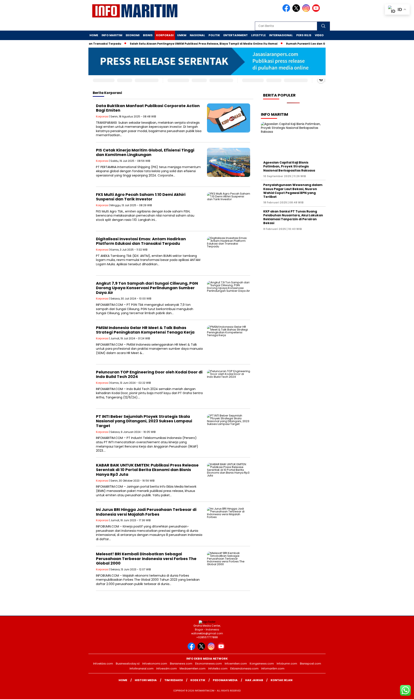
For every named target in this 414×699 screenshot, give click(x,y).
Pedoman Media (225, 680)
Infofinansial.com (142, 668)
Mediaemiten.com (192, 668)
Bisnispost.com (310, 664)
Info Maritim (112, 35)
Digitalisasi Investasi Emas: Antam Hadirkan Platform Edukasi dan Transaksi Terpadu (141, 241)
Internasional (281, 35)
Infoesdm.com (166, 668)
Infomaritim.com (272, 668)
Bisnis (148, 35)
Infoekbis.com (103, 664)
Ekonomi (133, 35)
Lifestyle (258, 35)
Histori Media (146, 680)
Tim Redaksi (173, 680)
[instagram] (306, 10)
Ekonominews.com (208, 664)
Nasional (197, 35)
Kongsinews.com (262, 664)
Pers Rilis (303, 35)
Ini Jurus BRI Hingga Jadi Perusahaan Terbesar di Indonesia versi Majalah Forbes (146, 512)
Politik (214, 35)
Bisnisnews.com (181, 664)
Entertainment (235, 35)
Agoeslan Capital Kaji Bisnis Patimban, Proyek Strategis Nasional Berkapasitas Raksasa (289, 166)
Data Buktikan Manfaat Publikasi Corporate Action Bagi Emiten (148, 108)
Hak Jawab (254, 680)
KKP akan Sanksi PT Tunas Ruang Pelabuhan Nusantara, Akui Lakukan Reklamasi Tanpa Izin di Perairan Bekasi (293, 217)
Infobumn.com (287, 664)
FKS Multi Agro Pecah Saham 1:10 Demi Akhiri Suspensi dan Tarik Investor (140, 197)
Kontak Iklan (281, 680)
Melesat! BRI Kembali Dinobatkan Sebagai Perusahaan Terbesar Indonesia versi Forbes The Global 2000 (146, 558)
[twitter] (296, 10)
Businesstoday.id (128, 664)
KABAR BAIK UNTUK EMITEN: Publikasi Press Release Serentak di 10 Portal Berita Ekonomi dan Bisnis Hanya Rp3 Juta (147, 469)
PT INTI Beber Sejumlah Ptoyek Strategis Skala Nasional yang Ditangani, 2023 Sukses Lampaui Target (144, 421)
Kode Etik (197, 680)
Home (93, 35)
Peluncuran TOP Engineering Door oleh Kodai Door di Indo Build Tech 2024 (149, 374)
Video (319, 35)
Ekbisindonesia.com (244, 668)
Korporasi (165, 35)
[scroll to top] (398, 692)
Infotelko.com (217, 668)
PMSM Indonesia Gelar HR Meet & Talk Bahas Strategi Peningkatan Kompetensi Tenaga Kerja (145, 330)
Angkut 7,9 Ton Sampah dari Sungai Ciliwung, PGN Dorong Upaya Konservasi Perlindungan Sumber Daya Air (147, 288)
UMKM (181, 35)
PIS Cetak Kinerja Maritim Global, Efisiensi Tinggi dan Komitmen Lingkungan (145, 152)
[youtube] (316, 10)
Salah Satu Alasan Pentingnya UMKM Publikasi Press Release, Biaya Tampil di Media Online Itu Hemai (189, 43)
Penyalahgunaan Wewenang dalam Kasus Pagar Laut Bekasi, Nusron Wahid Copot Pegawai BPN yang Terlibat (292, 191)
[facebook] (287, 10)
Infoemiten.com (236, 664)
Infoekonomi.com (154, 664)
